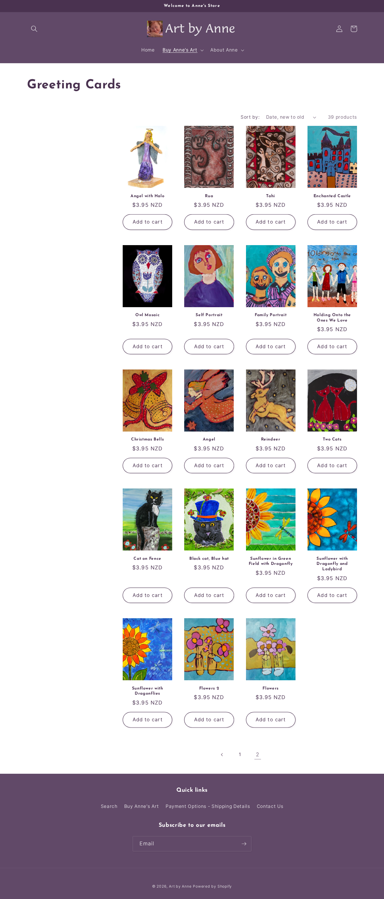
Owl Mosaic (147, 315)
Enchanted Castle (332, 196)
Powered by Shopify (212, 886)
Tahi (270, 196)
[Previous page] (222, 754)
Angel (209, 439)
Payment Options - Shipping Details (208, 806)
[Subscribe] (244, 844)
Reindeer (270, 439)
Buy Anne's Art (141, 806)
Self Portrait (209, 315)
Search (109, 806)
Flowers (270, 688)
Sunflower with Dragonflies (147, 691)
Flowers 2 (209, 688)
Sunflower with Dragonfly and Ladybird (332, 564)
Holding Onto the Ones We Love (332, 317)
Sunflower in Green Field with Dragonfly (271, 561)
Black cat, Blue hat (209, 559)
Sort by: (250, 117)
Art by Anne (180, 886)
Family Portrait (270, 315)
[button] (34, 29)
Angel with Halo (147, 196)
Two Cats (332, 439)
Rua (209, 196)
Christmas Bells (147, 439)
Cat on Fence (147, 559)
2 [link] (258, 754)
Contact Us (270, 806)
